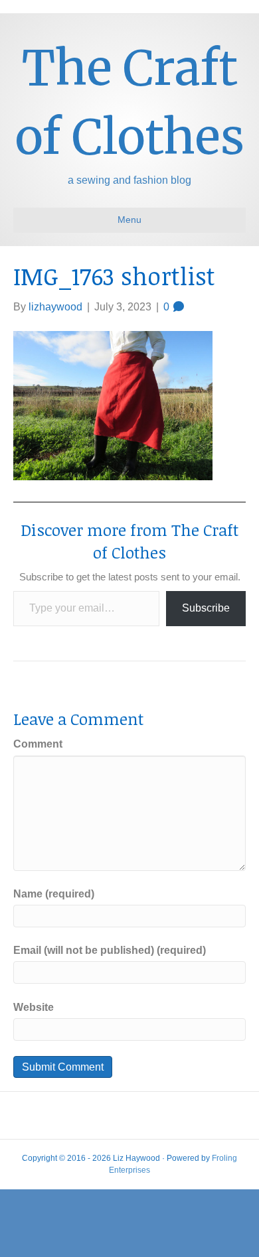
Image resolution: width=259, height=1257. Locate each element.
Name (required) (53, 893)
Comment (37, 744)
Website (33, 1007)
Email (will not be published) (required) (109, 950)
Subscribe (206, 608)
